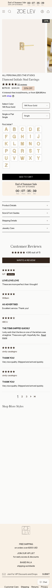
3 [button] (26, 396)
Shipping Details (9, 220)
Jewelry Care (8, 228)
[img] (8, 270)
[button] (9, 84)
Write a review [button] (26, 260)
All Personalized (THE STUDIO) (18, 75)
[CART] (48, 11)
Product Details (9, 205)
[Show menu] (3, 11)
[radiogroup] (26, 147)
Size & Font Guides (10, 213)
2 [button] (22, 396)
